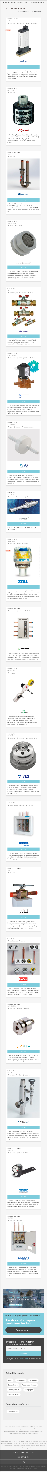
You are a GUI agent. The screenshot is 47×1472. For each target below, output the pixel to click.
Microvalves (33, 1380)
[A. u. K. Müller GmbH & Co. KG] (23, 395)
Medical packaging (14, 1390)
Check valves (21, 1380)
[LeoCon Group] (23, 978)
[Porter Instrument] (23, 1190)
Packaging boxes (13, 1394)
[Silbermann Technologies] (23, 648)
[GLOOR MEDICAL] (23, 1258)
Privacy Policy (24, 1358)
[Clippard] (23, 130)
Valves (10, 1380)
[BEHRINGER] (23, 194)
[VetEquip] (23, 1121)
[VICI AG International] (23, 775)
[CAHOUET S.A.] (23, 330)
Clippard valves (13, 1411)
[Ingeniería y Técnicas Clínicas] (23, 1046)
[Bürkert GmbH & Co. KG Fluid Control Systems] (23, 60)
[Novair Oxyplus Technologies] (23, 843)
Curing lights (29, 1390)
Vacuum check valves (29, 1385)
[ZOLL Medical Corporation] (23, 581)
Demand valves (13, 1385)
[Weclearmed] (23, 711)
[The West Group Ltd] (23, 465)
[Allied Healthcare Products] (23, 911)
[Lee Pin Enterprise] (23, 518)
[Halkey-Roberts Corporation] (23, 262)
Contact (23, 67)
